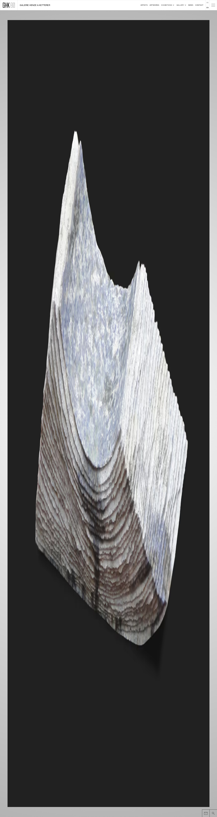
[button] (167, 5)
